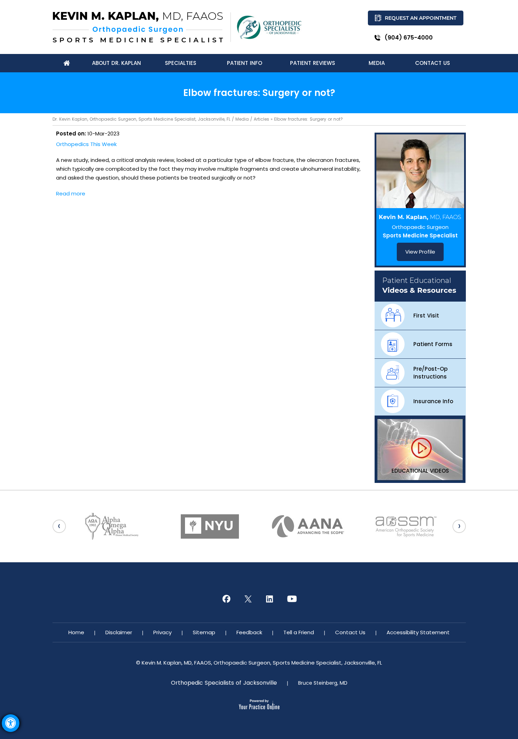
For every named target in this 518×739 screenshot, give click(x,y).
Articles (261, 119)
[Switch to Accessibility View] (10, 723)
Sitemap (204, 632)
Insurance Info (433, 401)
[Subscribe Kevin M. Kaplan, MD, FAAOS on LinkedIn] (270, 599)
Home (76, 632)
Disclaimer (118, 632)
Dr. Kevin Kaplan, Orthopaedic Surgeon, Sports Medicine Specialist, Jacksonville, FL (141, 119)
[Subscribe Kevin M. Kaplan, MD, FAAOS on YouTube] (291, 599)
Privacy (162, 632)
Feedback (249, 632)
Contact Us (350, 632)
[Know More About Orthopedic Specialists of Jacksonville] (269, 27)
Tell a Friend (298, 632)
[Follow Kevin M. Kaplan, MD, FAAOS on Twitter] (248, 599)
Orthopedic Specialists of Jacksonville (224, 683)
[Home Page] (67, 63)
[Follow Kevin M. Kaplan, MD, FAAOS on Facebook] (226, 599)
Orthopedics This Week (86, 144)
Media (242, 119)
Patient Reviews (312, 63)
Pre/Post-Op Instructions (430, 372)
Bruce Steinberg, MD (322, 682)
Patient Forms (432, 344)
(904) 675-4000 (408, 38)
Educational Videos (420, 470)
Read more (70, 193)
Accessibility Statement (418, 632)
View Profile (420, 251)
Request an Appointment (420, 18)
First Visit (426, 315)
